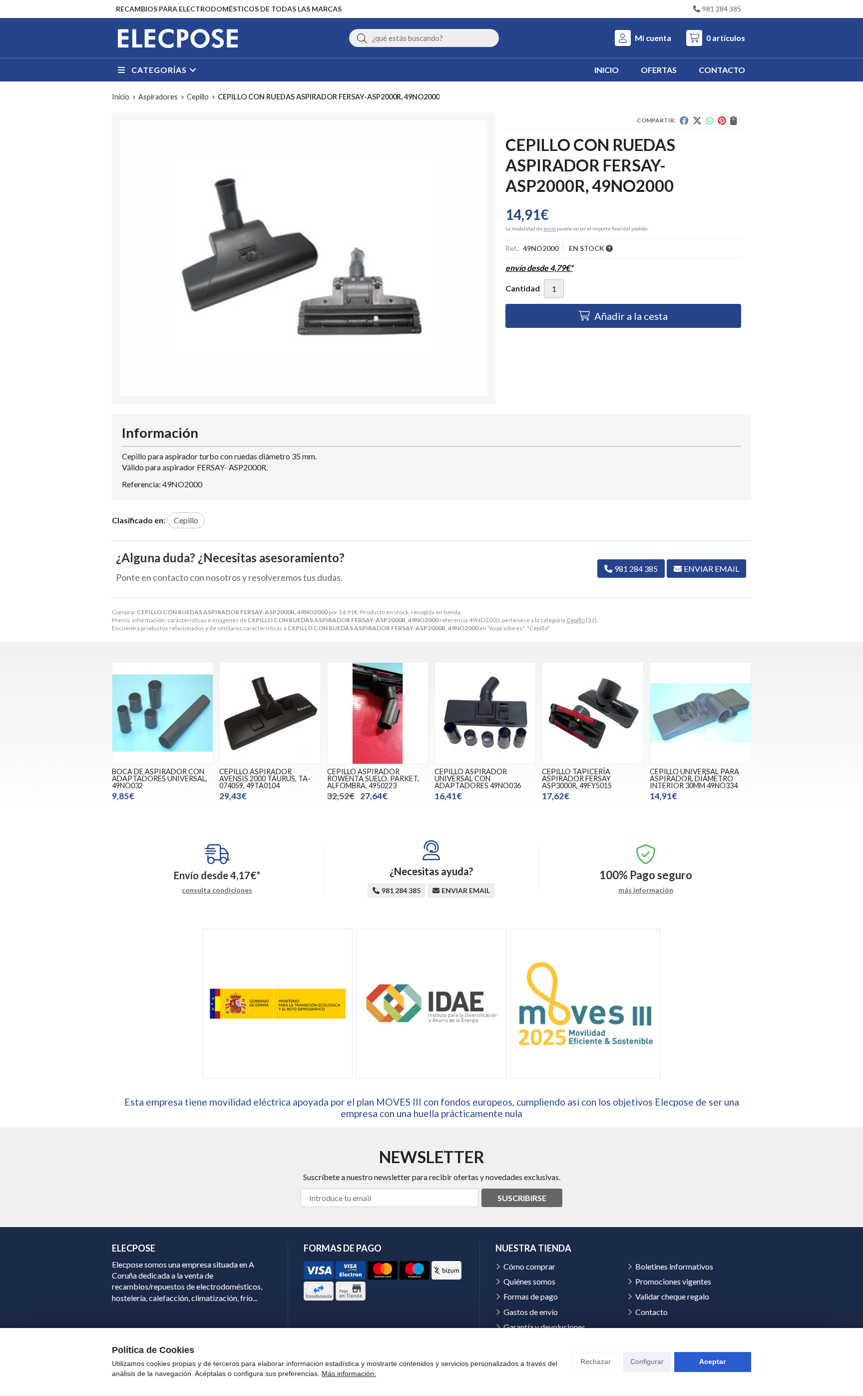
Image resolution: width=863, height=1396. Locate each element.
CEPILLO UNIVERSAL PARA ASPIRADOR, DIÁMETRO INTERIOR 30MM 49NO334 (694, 778)
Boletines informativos (674, 1266)
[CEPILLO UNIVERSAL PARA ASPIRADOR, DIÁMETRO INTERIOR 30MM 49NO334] (700, 713)
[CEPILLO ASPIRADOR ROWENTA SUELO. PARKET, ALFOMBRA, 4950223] (378, 713)
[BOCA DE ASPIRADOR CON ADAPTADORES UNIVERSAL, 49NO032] (162, 713)
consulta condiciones (217, 890)
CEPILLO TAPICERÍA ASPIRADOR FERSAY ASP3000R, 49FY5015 (577, 778)
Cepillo (575, 620)
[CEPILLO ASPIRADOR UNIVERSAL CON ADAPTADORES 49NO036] (485, 713)
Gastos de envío (530, 1312)
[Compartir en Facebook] (684, 120)
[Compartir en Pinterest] (722, 120)
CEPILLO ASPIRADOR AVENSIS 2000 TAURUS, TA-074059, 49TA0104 (265, 778)
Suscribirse (521, 1198)
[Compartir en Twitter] (697, 120)
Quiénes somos (529, 1281)
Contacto (651, 1312)
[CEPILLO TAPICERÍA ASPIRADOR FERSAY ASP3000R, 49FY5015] (592, 713)
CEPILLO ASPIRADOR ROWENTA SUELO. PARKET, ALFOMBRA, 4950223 (373, 778)
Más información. (349, 1374)
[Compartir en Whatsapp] (710, 120)
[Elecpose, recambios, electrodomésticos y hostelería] (178, 38)
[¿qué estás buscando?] (424, 37)
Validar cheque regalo (672, 1296)
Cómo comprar (529, 1266)
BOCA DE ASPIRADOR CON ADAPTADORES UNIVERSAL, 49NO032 (159, 778)
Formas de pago (530, 1296)
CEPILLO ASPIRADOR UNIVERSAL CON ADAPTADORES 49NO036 (477, 778)
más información (645, 890)
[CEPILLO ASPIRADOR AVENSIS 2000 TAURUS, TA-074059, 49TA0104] (270, 713)
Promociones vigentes (673, 1281)
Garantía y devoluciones (544, 1327)
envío (549, 228)
